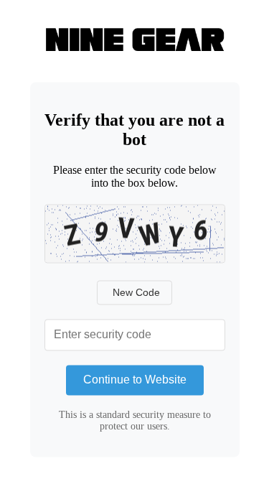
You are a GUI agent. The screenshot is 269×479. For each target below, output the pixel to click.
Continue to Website (135, 379)
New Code (136, 292)
